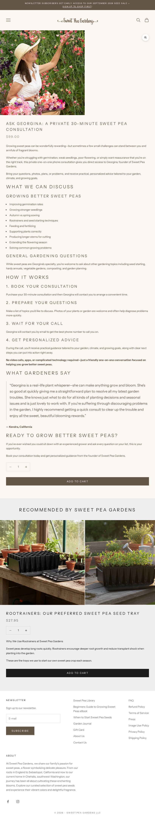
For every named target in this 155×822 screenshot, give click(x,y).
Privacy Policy (137, 731)
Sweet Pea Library (84, 700)
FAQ (131, 700)
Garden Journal (82, 723)
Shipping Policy (137, 738)
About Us (78, 736)
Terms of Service (139, 713)
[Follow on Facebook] (8, 801)
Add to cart (77, 481)
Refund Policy (137, 706)
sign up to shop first (77, 6)
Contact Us (80, 742)
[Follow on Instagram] (18, 801)
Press (132, 719)
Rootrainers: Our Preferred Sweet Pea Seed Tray (73, 613)
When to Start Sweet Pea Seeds (92, 717)
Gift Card (78, 730)
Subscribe (20, 730)
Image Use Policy (139, 725)
